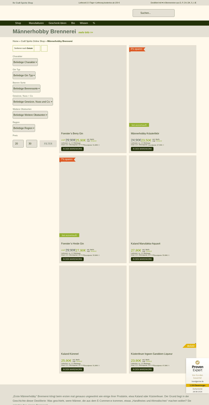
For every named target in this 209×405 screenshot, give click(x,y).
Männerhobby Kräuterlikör (145, 133)
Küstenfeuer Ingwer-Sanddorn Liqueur (151, 354)
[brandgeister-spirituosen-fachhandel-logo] (34, 11)
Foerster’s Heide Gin (72, 243)
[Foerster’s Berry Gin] (92, 47)
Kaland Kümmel (70, 354)
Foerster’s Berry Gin (72, 133)
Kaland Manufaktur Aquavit (145, 243)
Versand (93, 141)
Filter (48, 143)
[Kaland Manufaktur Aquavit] (162, 157)
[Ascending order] (44, 48)
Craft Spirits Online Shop (33, 41)
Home (16, 41)
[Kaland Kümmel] (92, 267)
